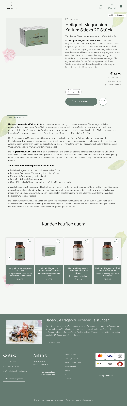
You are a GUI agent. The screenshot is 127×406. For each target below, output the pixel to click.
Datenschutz (69, 370)
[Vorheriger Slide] (10, 258)
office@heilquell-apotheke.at (16, 371)
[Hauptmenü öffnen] (121, 6)
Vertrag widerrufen (105, 376)
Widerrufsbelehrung (72, 362)
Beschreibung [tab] (17, 117)
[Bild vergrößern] (34, 37)
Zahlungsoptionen (71, 358)
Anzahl (69, 89)
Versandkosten (70, 355)
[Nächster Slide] (117, 258)
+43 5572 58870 (11, 361)
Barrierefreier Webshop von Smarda (48, 400)
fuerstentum (88, 400)
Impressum (69, 378)
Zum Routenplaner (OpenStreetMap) (44, 374)
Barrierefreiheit (70, 366)
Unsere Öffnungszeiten (14, 379)
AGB (66, 374)
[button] (101, 6)
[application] (81, 101)
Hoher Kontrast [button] (118, 15)
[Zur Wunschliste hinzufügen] (103, 101)
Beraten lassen (54, 343)
